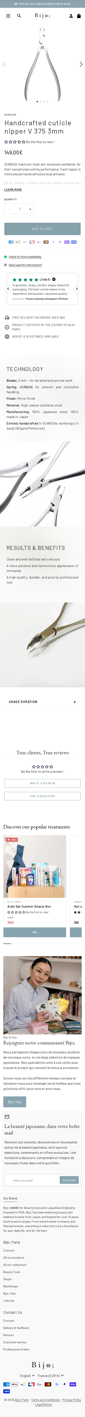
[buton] (28, 1375)
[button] (42, 289)
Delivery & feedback (16, 1328)
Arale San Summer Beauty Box (29, 906)
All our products (13, 1257)
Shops (7, 1279)
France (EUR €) (51, 1375)
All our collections (15, 1264)
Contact (8, 1250)
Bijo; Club (9, 1293)
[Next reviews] (77, 289)
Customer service (14, 1342)
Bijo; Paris (14, 901)
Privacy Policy (72, 1400)
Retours (8, 1335)
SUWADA (10, 114)
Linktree (8, 1300)
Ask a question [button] (42, 796)
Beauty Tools (11, 1272)
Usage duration (42, 701)
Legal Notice (43, 1404)
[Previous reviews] (8, 289)
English (28, 1375)
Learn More (13, 189)
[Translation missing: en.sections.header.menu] (8, 16)
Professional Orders (16, 1349)
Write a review (42, 783)
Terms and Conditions (45, 1400)
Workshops (10, 1286)
